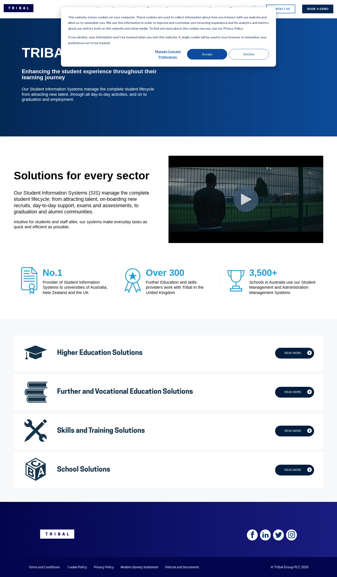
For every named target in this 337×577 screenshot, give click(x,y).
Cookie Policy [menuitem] (77, 567)
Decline (248, 54)
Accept (207, 54)
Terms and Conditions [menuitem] (44, 567)
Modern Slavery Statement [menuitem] (139, 567)
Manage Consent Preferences (168, 54)
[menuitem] (280, 9)
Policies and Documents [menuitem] (182, 567)
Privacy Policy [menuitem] (104, 567)
